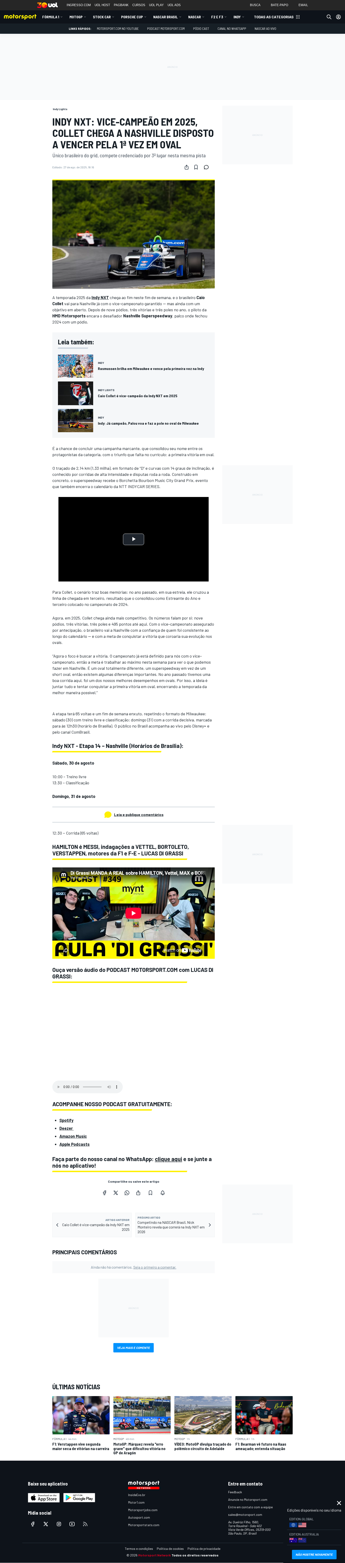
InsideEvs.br (136, 1495)
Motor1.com (136, 1502)
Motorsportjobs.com (142, 1510)
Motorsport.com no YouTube (118, 29)
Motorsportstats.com (143, 1525)
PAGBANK (121, 5)
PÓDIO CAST (201, 29)
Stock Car (102, 17)
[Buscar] (329, 17)
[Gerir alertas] (162, 1192)
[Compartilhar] (186, 167)
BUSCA (255, 5)
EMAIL (303, 5)
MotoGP (76, 17)
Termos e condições (139, 1549)
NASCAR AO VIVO (265, 29)
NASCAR (194, 17)
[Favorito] (196, 167)
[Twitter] (115, 1192)
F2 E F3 (217, 17)
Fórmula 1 (50, 17)
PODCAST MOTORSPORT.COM (166, 29)
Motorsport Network (154, 1555)
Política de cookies (170, 1549)
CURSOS (138, 5)
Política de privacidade (204, 1549)
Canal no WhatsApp (232, 29)
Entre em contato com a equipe (250, 1507)
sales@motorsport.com (245, 1515)
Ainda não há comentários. (133, 1267)
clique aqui (168, 1158)
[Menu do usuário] (338, 17)
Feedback (235, 1492)
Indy (237, 17)
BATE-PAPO (279, 5)
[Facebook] (104, 1192)
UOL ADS (174, 5)
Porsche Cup (132, 17)
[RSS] (85, 1524)
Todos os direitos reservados (195, 1555)
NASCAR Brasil (165, 17)
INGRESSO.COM (79, 5)
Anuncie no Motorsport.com (247, 1499)
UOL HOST (102, 5)
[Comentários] (208, 167)
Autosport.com (139, 1517)
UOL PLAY (156, 5)
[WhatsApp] (127, 1192)
